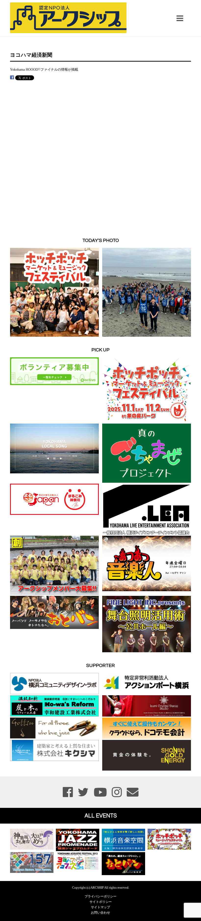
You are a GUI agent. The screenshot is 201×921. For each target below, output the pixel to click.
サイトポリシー (100, 902)
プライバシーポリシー (100, 896)
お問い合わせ (100, 912)
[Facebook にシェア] (12, 77)
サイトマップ (100, 907)
